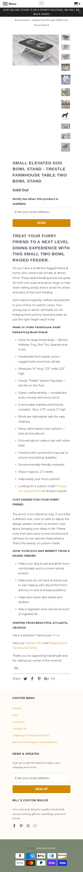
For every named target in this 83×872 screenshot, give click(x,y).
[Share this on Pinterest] (39, 679)
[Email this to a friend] (52, 679)
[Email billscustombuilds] (35, 826)
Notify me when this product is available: (35, 201)
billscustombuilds (45, 848)
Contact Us (19, 728)
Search (17, 708)
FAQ (15, 715)
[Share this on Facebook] (32, 679)
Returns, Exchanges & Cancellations (35, 742)
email (56, 635)
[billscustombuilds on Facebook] (15, 826)
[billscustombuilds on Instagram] (28, 826)
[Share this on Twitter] (25, 679)
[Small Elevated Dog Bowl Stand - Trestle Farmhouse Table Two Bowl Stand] (36, 50)
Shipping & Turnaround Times (31, 735)
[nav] (9, 4)
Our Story (19, 721)
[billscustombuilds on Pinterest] (21, 826)
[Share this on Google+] (45, 679)
